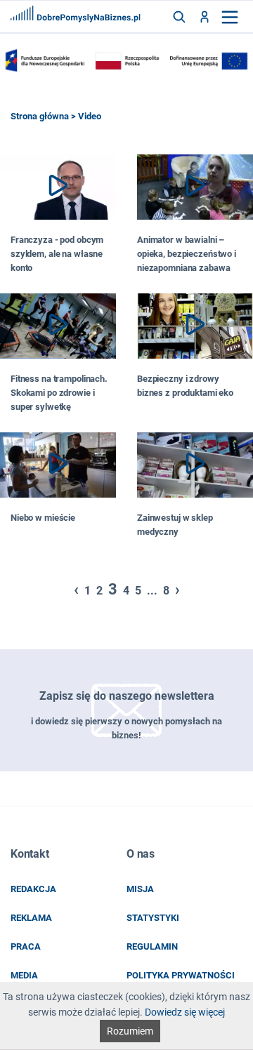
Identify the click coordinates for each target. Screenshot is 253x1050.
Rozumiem (130, 1031)
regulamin (152, 946)
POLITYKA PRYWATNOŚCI (180, 975)
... (152, 590)
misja (140, 889)
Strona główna (40, 116)
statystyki (152, 917)
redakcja (33, 889)
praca (26, 946)
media (24, 975)
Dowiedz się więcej (185, 1012)
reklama (31, 917)
